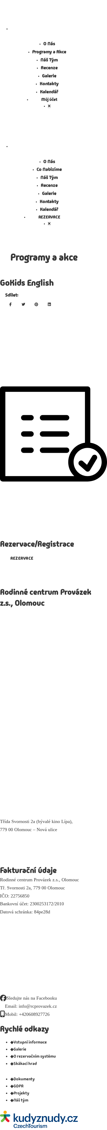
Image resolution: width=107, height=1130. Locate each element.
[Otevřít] (49, 106)
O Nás (49, 43)
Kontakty (49, 83)
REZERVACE (49, 217)
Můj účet (49, 99)
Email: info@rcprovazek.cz (31, 1006)
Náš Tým (49, 60)
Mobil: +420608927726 (27, 1014)
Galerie (49, 76)
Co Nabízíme (49, 169)
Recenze (49, 68)
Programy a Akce (49, 52)
